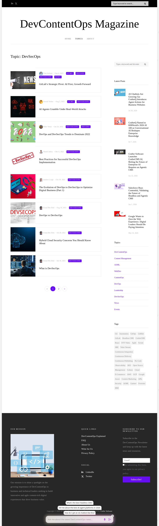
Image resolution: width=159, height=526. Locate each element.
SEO (129, 365)
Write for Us (87, 449)
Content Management (122, 258)
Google (141, 374)
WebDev (117, 271)
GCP (135, 374)
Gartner (133, 383)
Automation (124, 334)
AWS (129, 374)
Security (118, 383)
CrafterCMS (140, 338)
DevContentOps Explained (93, 436)
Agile (134, 343)
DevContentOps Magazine (79, 24)
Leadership (118, 290)
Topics (79, 39)
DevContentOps (120, 252)
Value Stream (125, 347)
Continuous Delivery (123, 356)
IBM (117, 388)
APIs (140, 379)
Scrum (140, 343)
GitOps (133, 334)
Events (117, 309)
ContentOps (119, 277)
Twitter (88, 476)
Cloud (137, 370)
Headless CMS (128, 338)
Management (120, 370)
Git (116, 334)
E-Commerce (120, 374)
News (116, 303)
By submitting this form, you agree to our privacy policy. (135, 469)
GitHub (141, 334)
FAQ (83, 440)
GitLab (117, 338)
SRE (116, 347)
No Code (138, 361)
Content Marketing (129, 379)
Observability (120, 365)
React (117, 343)
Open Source (138, 365)
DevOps (117, 284)
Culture (130, 370)
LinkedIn (89, 472)
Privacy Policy (88, 453)
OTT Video (125, 343)
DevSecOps (119, 297)
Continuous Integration (124, 352)
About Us (85, 444)
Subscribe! (136, 479)
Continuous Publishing (124, 361)
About (90, 39)
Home (68, 39)
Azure (117, 379)
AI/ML (117, 265)
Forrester (141, 383)
